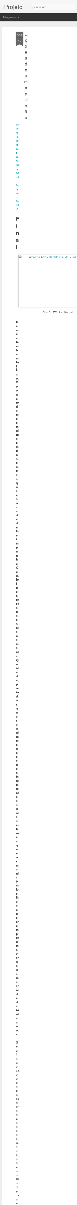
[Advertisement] (41, 96)
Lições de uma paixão (26, 75)
